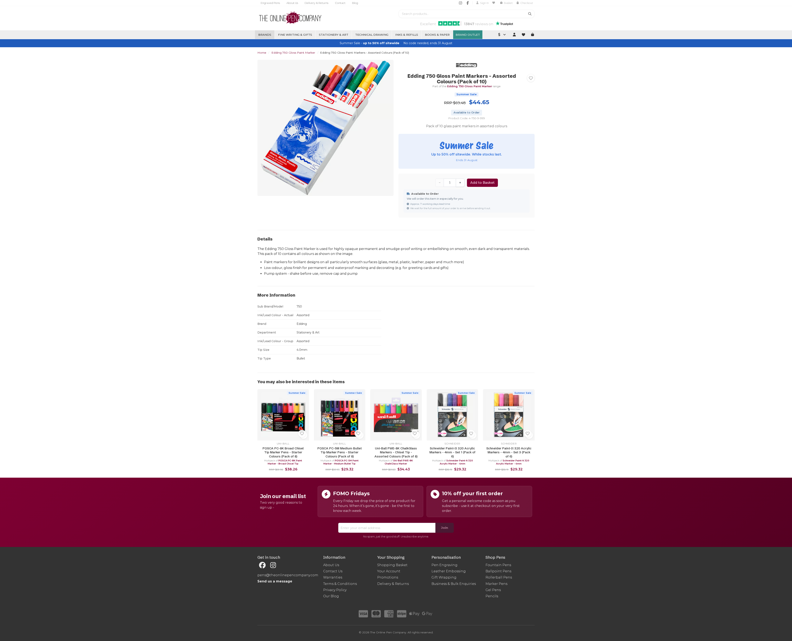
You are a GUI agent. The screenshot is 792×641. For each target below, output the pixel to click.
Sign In (484, 3)
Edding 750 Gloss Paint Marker (293, 52)
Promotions (387, 577)
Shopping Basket (392, 565)
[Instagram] (460, 2)
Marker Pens (496, 584)
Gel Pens (493, 590)
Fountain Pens (498, 565)
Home (261, 52)
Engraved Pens (270, 3)
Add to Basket (482, 183)
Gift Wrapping (443, 577)
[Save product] (531, 78)
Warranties (332, 577)
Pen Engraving (444, 565)
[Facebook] (467, 2)
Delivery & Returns (316, 3)
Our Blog (331, 596)
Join (444, 528)
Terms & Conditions (340, 584)
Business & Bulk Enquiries (453, 584)
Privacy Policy (334, 590)
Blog (355, 3)
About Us (292, 3)
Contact (340, 3)
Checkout (526, 3)
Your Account (388, 571)
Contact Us (332, 571)
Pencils (492, 596)
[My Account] (514, 34)
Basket (508, 3)
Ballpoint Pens (498, 571)
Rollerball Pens (499, 577)
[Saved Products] (494, 3)
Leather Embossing (448, 571)
